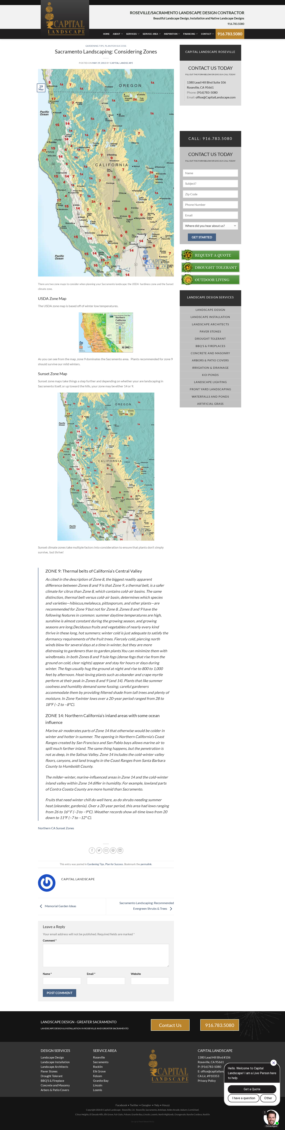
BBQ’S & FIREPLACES (210, 346)
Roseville (99, 1057)
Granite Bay (101, 1080)
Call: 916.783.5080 (210, 138)
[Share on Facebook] (92, 850)
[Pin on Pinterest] (113, 850)
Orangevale (180, 1114)
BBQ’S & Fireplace (52, 1080)
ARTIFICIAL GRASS (210, 403)
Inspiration (170, 34)
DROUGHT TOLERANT (210, 338)
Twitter (134, 1105)
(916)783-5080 (207, 92)
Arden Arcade (173, 1109)
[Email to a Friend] (106, 850)
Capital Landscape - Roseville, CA (119, 1109)
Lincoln (97, 1085)
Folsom (97, 1076)
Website (136, 973)
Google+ (146, 1105)
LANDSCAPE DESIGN (210, 309)
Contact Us (170, 1025)
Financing (189, 34)
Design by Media (142, 1122)
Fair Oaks (118, 1114)
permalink (146, 864)
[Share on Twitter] (99, 850)
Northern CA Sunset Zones (56, 828)
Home (106, 34)
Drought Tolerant (52, 1076)
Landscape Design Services (210, 297)
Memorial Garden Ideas (60, 906)
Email (91, 973)
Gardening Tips (95, 46)
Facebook (121, 1105)
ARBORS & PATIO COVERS (210, 360)
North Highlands (166, 1114)
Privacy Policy (207, 1080)
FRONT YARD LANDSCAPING (210, 389)
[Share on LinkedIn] (120, 850)
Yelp (156, 1105)
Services (131, 34)
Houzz (166, 1105)
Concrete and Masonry (55, 1085)
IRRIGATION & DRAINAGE (210, 367)
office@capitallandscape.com (219, 1071)
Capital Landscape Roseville (210, 51)
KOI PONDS (210, 374)
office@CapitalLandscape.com (216, 97)
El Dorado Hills (96, 1114)
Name (47, 973)
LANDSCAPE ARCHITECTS (210, 324)
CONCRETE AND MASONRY (210, 353)
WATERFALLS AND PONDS (210, 396)
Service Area (150, 34)
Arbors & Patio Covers (55, 1090)
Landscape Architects (54, 1066)
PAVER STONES (210, 331)
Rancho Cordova (194, 1114)
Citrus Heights (82, 1114)
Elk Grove (99, 1071)
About (116, 34)
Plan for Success (115, 46)
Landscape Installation (55, 1062)
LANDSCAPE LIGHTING (210, 382)
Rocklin (98, 1066)
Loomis (97, 1090)
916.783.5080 (236, 23)
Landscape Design (52, 1057)
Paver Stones (49, 1071)
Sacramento (100, 1062)
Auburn (183, 1109)
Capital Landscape (121, 63)
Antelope (162, 1109)
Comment (50, 940)
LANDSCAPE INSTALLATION (210, 317)
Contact (206, 34)
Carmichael (193, 1109)
